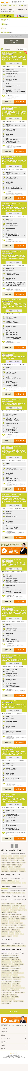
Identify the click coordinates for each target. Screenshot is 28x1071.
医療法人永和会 (16, 981)
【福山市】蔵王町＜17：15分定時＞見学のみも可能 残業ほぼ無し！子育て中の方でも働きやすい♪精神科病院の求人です (14, 706)
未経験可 (8, 908)
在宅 (22, 934)
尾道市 (8, 862)
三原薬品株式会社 (5, 955)
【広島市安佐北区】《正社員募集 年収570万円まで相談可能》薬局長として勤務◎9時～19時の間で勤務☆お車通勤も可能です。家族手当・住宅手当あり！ (14, 306)
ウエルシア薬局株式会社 (6, 981)
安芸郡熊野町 (12, 869)
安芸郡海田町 (4, 869)
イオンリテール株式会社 (19, 988)
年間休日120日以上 (10, 903)
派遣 (23, 892)
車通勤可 (3, 912)
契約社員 (8, 892)
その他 (24, 883)
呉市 (18, 860)
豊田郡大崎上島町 (13, 871)
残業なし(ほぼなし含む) (15, 910)
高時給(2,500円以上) (6, 914)
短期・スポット (4, 934)
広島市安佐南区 (12, 858)
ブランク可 (15, 908)
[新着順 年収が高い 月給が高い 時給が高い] (23, 49)
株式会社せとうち (17, 979)
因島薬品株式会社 (14, 955)
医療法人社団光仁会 (5, 968)
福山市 (13, 862)
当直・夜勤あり (11, 927)
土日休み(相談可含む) (6, 905)
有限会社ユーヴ (5, 994)
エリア (8, 16)
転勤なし (24, 910)
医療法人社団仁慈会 (5, 990)
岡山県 (13, 945)
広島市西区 (4, 858)
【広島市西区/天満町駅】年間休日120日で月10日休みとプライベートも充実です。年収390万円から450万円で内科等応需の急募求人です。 (14, 800)
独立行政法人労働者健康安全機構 (8, 999)
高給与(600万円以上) (12, 912)
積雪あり (9, 936)
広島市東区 (16, 856)
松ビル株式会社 (13, 994)
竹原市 (22, 860)
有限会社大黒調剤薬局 (17, 962)
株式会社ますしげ (15, 990)
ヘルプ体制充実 (21, 925)
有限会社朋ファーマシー (18, 972)
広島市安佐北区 (20, 858)
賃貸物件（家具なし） (15, 929)
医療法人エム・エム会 (15, 966)
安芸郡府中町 (17, 866)
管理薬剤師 (23, 918)
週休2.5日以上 (15, 905)
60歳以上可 (4, 918)
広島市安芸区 (4, 860)
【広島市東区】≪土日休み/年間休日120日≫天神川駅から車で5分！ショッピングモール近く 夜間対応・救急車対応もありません (14, 753)
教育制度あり (4, 923)
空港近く (11, 931)
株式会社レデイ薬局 (5, 1003)
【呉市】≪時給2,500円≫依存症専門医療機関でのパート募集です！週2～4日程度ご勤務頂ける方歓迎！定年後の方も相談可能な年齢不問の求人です (14, 500)
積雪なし (3, 936)
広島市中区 (9, 856)
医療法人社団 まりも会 (6, 979)
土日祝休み (19, 903)
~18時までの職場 (5, 910)
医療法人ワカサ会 (5, 966)
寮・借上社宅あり (5, 916)
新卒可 (3, 908)
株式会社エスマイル (5, 959)
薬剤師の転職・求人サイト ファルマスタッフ (9, 5)
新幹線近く (18, 931)
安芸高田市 (4, 866)
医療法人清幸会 (15, 970)
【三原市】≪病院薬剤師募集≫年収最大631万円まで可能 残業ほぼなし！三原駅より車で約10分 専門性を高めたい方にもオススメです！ (14, 208)
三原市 (3, 862)
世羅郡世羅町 (22, 871)
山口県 (23, 945)
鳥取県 (3, 945)
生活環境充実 (4, 931)
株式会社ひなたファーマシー (18, 977)
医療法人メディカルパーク (7, 964)
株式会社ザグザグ (13, 975)
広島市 (3, 856)
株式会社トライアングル (6, 992)
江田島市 (10, 866)
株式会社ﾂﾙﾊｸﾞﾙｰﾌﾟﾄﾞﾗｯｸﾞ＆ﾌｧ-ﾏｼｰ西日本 (10, 957)
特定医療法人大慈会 (5, 970)
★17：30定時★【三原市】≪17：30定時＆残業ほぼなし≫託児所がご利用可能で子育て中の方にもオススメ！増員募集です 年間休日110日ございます (14, 113)
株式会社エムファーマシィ (19, 992)
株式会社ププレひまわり (6, 972)
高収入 (17, 934)
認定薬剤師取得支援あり (14, 921)
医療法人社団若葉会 (5, 996)
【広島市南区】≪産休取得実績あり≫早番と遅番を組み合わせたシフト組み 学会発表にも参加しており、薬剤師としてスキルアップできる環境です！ (14, 58)
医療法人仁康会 (5, 975)
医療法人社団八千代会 (6, 977)
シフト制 (11, 923)
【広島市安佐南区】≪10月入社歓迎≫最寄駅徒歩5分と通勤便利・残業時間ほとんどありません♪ (14, 404)
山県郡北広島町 (5, 871)
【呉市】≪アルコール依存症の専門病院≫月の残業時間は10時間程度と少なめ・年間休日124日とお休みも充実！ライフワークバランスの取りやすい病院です (14, 452)
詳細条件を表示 (14, 36)
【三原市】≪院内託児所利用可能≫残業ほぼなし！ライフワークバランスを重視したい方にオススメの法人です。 (14, 162)
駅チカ (3, 903)
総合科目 (11, 934)
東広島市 (14, 864)
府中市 (18, 862)
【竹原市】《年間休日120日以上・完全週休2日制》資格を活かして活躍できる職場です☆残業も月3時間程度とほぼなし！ (14, 564)
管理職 (17, 918)
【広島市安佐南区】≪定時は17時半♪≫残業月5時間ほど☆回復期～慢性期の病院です (14, 659)
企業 (17, 880)
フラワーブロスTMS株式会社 (7, 988)
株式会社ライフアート (6, 986)
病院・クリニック (11, 880)
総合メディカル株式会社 (18, 1001)
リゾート (15, 936)
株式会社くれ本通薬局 (18, 964)
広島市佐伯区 (12, 860)
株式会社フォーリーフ (6, 962)
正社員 (3, 892)
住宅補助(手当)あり (14, 916)
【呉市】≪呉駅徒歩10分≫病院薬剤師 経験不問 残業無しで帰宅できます (14, 357)
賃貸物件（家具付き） (5, 929)
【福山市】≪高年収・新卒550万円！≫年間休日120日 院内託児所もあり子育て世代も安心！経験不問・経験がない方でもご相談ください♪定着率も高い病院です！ (14, 613)
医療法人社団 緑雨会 (6, 983)
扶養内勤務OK (4, 921)
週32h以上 (22, 905)
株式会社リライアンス (16, 959)
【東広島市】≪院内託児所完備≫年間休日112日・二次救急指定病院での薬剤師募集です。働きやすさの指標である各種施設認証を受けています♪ (14, 257)
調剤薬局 (3, 880)
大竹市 (8, 864)
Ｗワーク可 (22, 908)
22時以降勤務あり (20, 927)
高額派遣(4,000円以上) (16, 914)
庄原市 (3, 864)
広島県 (21, 5)
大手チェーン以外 (13, 925)
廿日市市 (19, 864)
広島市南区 (23, 856)
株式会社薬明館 (15, 996)
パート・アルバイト (16, 892)
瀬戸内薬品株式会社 (16, 986)
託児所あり (23, 916)
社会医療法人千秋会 (15, 968)
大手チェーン (4, 925)
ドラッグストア (5, 883)
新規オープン (11, 918)
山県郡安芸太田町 (20, 869)
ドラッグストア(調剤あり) (15, 883)
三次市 (23, 862)
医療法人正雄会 (16, 983)
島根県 (8, 945)
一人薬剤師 (4, 927)
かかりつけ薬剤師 (19, 923)
